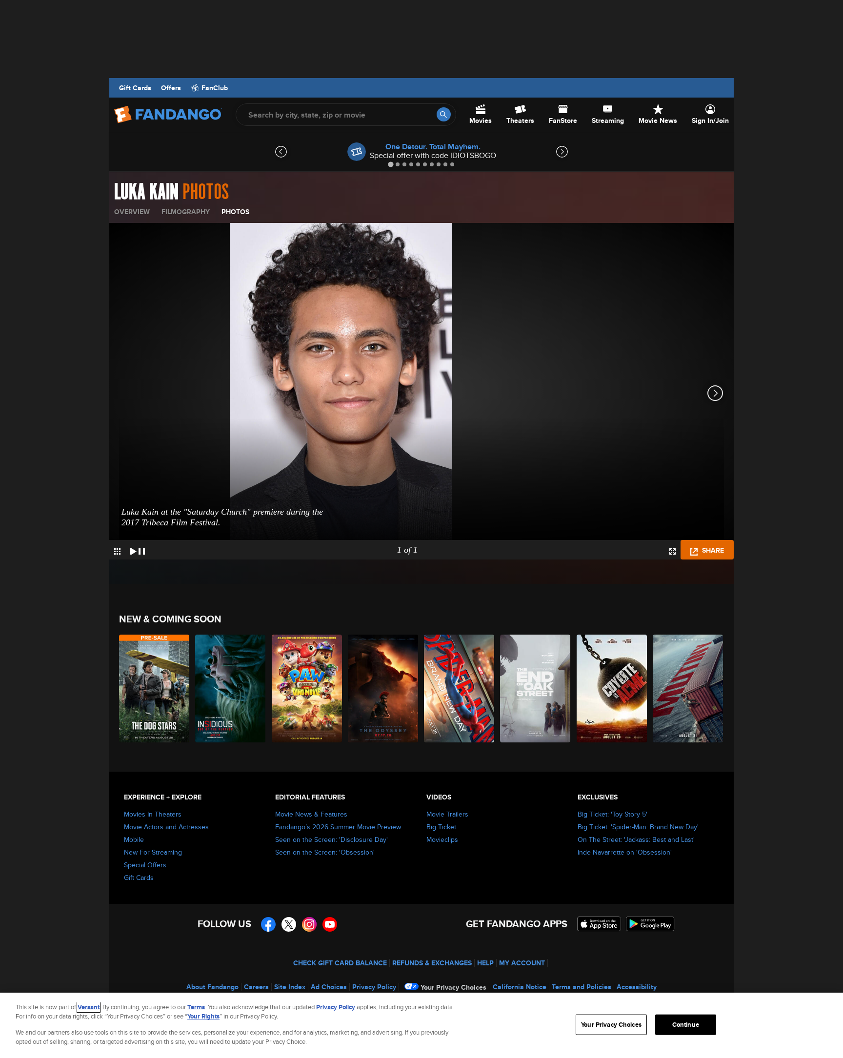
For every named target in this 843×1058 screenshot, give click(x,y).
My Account (522, 963)
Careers (256, 987)
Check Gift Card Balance (340, 963)
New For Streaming (153, 852)
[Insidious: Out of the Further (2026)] (230, 688)
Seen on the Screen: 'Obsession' (325, 852)
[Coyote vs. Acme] (612, 688)
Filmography (185, 212)
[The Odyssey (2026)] (383, 688)
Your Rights (203, 1016)
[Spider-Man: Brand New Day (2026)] (459, 688)
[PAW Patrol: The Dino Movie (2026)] (307, 688)
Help (485, 963)
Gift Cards (135, 88)
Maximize (672, 551)
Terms (196, 1007)
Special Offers (145, 865)
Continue (685, 1024)
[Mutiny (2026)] (688, 688)
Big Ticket (441, 827)
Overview (132, 212)
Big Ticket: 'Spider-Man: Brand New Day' (638, 827)
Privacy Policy (374, 987)
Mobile (134, 839)
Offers (171, 88)
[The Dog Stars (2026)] (154, 688)
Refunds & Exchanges (432, 963)
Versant (89, 1007)
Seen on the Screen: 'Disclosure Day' (331, 839)
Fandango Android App (650, 924)
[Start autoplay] (137, 549)
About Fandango (212, 987)
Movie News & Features (311, 814)
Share (712, 550)
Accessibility (637, 987)
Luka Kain (146, 192)
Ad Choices (329, 987)
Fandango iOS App (599, 924)
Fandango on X (288, 924)
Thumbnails (117, 551)
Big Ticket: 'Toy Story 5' (612, 814)
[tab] (390, 164)
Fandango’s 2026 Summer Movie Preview (338, 827)
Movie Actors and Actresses (166, 827)
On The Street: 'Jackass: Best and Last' (636, 839)
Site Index (289, 987)
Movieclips (442, 839)
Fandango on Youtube (329, 924)
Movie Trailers (447, 814)
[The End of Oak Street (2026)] (535, 688)
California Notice (519, 987)
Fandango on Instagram (309, 924)
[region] (421, 1025)
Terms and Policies (581, 987)
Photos (235, 212)
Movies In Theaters (152, 814)
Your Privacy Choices (453, 987)
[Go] (444, 114)
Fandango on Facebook (268, 924)
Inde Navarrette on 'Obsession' (625, 852)
